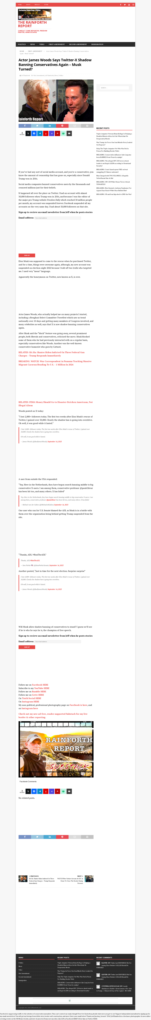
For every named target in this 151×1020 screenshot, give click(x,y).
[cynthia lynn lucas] (98, 987)
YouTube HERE (41, 688)
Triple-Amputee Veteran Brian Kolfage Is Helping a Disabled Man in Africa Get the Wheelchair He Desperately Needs (114, 136)
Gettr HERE (38, 694)
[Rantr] (98, 964)
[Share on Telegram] (40, 133)
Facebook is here (78, 705)
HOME (20, 4)
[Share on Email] (69, 133)
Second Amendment (78, 44)
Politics (22, 44)
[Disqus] (56, 920)
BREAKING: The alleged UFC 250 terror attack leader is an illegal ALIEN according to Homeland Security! (113, 163)
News (32, 44)
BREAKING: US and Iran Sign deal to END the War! (114, 194)
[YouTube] (129, 5)
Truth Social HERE (31, 698)
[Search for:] (114, 88)
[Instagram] (133, 5)
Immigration (97, 44)
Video (41, 44)
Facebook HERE (40, 684)
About (28, 4)
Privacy (37, 4)
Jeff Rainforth (25, 75)
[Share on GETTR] (45, 133)
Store (46, 4)
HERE (95, 1019)
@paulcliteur (51, 500)
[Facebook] (121, 5)
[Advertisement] (95, 24)
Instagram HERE (30, 701)
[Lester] (98, 976)
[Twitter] (125, 5)
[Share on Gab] (63, 133)
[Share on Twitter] (28, 133)
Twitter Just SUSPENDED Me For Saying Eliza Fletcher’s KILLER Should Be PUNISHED (113, 965)
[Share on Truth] (51, 133)
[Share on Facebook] (34, 133)
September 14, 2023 (55, 441)
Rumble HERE (39, 691)
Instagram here (30, 708)
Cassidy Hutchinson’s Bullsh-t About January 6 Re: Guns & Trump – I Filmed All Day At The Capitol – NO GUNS (114, 988)
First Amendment (57, 44)
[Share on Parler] (57, 133)
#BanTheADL (35, 560)
